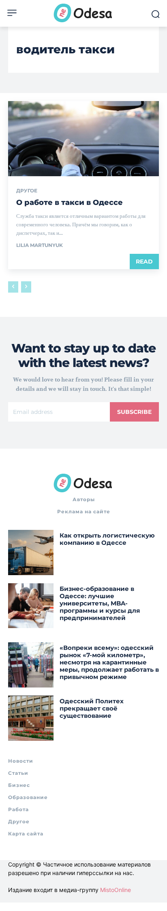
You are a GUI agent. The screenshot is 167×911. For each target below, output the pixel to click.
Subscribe (134, 411)
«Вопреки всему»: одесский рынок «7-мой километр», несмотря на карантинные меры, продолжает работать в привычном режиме (109, 662)
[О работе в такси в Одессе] (83, 138)
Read (144, 261)
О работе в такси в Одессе (69, 202)
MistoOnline (115, 889)
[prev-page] (13, 287)
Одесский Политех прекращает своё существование (92, 708)
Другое (26, 190)
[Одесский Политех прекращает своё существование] (31, 718)
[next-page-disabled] (26, 287)
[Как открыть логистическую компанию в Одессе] (31, 552)
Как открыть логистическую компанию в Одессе (107, 538)
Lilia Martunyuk (39, 245)
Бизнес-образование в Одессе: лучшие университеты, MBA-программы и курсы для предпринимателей (100, 603)
